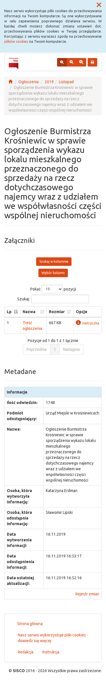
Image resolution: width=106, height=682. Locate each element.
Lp (9, 311)
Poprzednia (37, 349)
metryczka (90, 323)
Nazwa (29, 311)
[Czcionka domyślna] (62, 62)
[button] (99, 5)
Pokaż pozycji (53, 289)
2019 (49, 82)
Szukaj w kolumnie (53, 261)
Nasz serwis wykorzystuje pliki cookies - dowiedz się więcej (53, 638)
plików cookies (16, 41)
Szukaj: (23, 298)
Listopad (66, 82)
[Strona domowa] (10, 82)
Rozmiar (57, 311)
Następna (71, 349)
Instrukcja (50, 652)
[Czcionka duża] (81, 62)
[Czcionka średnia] (71, 62)
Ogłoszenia (28, 82)
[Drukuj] (92, 62)
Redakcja (25, 652)
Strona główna (30, 623)
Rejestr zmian (87, 594)
